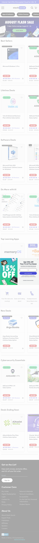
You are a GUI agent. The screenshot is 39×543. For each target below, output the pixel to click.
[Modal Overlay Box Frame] (19, 271)
